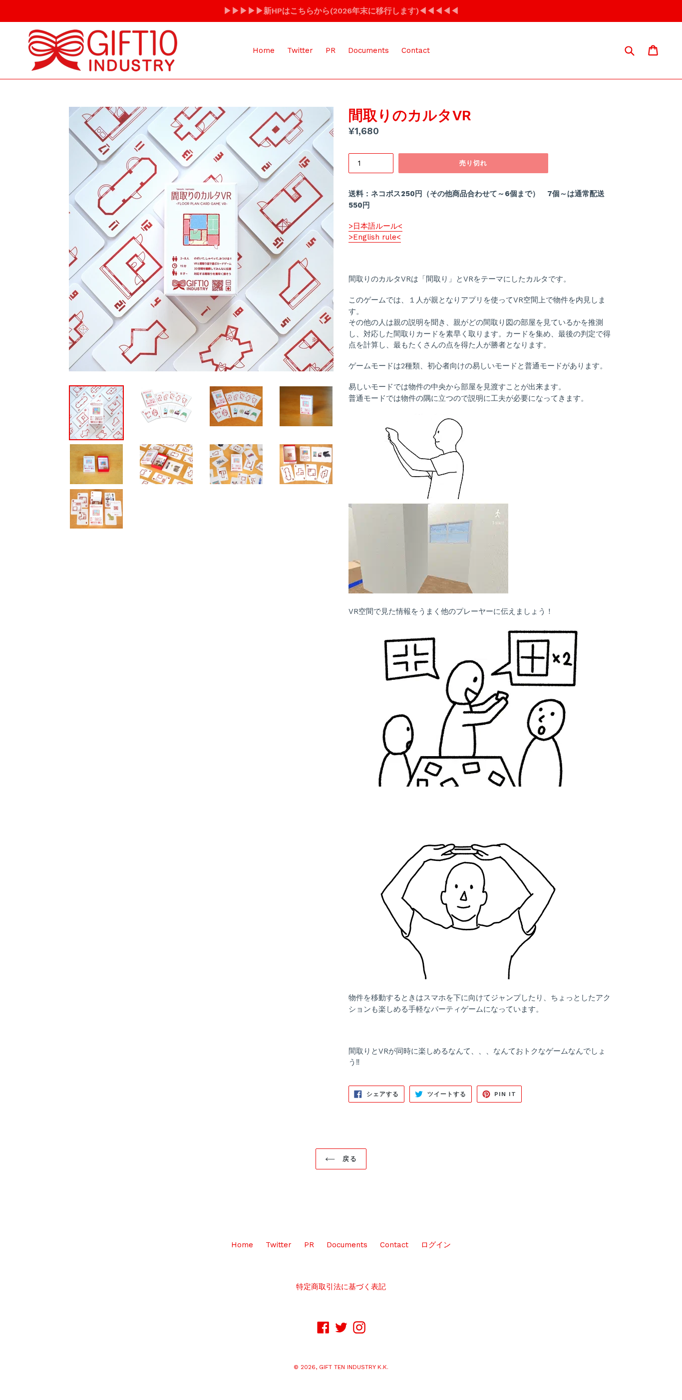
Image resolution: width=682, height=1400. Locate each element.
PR (331, 50)
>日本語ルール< (375, 226)
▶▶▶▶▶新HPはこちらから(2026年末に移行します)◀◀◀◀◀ (341, 10)
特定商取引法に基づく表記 (341, 1286)
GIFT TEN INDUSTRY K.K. (353, 1367)
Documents (368, 50)
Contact (415, 50)
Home (264, 50)
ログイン (436, 1244)
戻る (348, 1158)
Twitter (300, 50)
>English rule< (374, 237)
